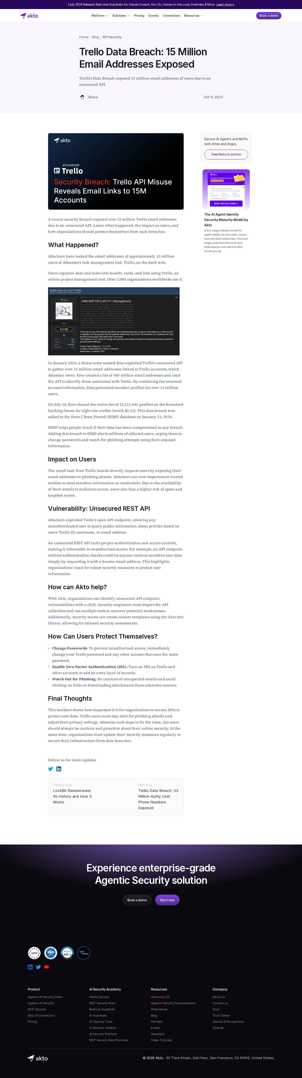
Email (216, 1009)
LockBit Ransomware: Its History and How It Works (73, 796)
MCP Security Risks (102, 1003)
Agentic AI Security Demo (45, 997)
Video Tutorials (161, 1040)
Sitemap (218, 1027)
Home (84, 37)
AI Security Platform (103, 1034)
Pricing (139, 15)
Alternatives (159, 1009)
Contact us (220, 1003)
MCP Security (37, 1009)
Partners (157, 1021)
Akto (62, 598)
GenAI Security (99, 997)
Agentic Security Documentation (173, 1003)
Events (154, 15)
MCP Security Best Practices (108, 1040)
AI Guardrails (97, 1015)
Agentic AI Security (41, 1003)
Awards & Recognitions (228, 1021)
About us (219, 997)
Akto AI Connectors (41, 1015)
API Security (112, 37)
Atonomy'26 (160, 997)
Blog (95, 37)
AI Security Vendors (102, 1027)
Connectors (171, 15)
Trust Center (221, 1015)
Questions (158, 1034)
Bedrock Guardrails (102, 1009)
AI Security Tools (101, 1021)
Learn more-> (225, 4)
